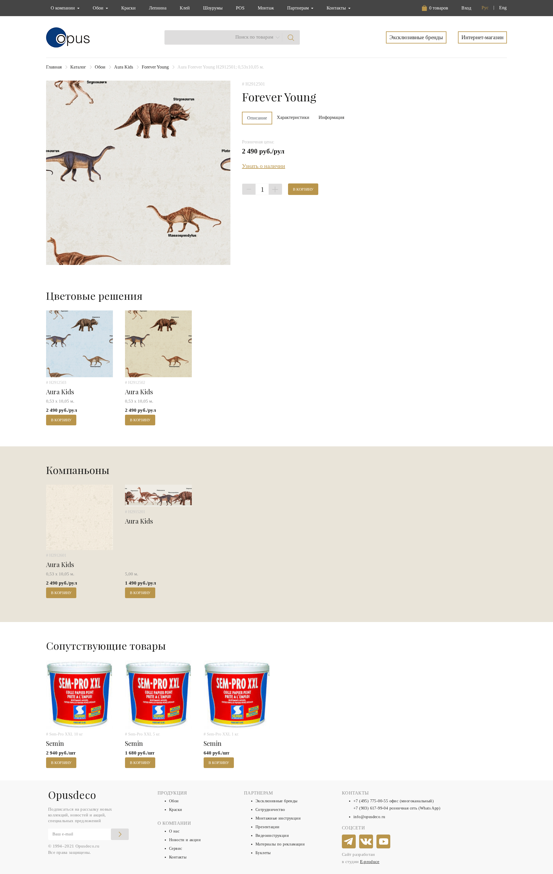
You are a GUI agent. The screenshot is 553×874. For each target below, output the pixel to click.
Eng (503, 7)
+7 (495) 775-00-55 (370, 801)
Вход (466, 7)
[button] (436, 8)
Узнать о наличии (263, 166)
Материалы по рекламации (280, 844)
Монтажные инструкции (278, 818)
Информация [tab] (331, 117)
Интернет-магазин (482, 37)
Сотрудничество (270, 809)
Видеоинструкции (272, 835)
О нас (174, 831)
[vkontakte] (366, 842)
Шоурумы (213, 7)
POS (240, 7)
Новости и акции (185, 840)
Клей (185, 7)
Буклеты (263, 853)
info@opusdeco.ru (369, 817)
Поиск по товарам (254, 37)
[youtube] (383, 842)
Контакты (177, 857)
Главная (54, 67)
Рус (485, 7)
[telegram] (349, 842)
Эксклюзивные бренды (416, 37)
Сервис (175, 848)
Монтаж (266, 7)
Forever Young (155, 67)
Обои (100, 67)
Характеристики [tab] (293, 117)
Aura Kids (123, 67)
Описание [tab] (257, 117)
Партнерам (298, 7)
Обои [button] (99, 7)
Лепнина (157, 7)
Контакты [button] (337, 7)
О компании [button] (63, 7)
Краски (128, 7)
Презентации (267, 827)
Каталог (78, 67)
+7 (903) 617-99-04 (370, 808)
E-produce (370, 861)
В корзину (303, 189)
